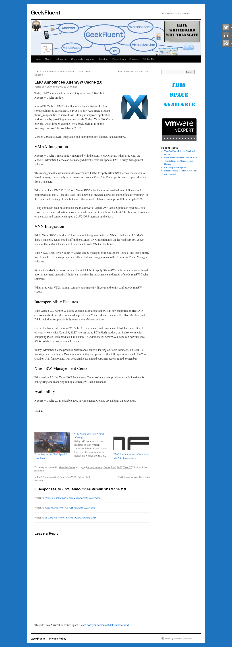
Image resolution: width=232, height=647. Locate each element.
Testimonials (61, 59)
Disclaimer (103, 59)
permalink (39, 470)
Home (38, 59)
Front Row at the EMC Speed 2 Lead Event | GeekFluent (72, 497)
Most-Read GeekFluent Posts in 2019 (180, 157)
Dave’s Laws (119, 59)
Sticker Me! (149, 59)
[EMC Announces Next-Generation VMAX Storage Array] (131, 442)
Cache (106, 467)
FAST (119, 467)
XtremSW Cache (67, 467)
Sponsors (134, 59)
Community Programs (82, 59)
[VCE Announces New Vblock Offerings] (93, 444)
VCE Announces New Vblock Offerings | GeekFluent (70, 517)
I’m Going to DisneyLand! (175, 167)
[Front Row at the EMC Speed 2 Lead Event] (52, 442)
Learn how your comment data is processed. (104, 625)
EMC (113, 467)
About (48, 59)
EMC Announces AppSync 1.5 (134, 71)
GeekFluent (45, 12)
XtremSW (127, 467)
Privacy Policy (57, 638)
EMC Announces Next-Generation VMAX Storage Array (131, 456)
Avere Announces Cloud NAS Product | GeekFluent (70, 507)
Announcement (94, 467)
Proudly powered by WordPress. (179, 638)
